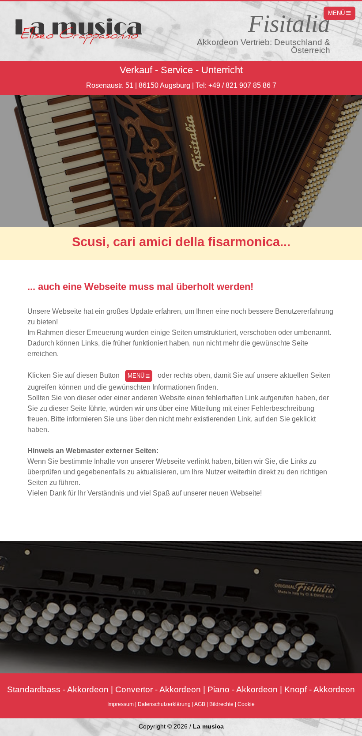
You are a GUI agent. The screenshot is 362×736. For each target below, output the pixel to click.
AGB (199, 704)
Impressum (120, 704)
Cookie (246, 704)
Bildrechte (221, 704)
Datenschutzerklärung (164, 704)
